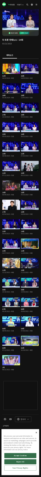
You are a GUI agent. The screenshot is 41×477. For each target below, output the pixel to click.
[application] (20, 19)
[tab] (10, 55)
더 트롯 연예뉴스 (9, 39)
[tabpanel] (20, 217)
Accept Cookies (20, 455)
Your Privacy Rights (20, 468)
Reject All (20, 462)
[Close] (36, 432)
